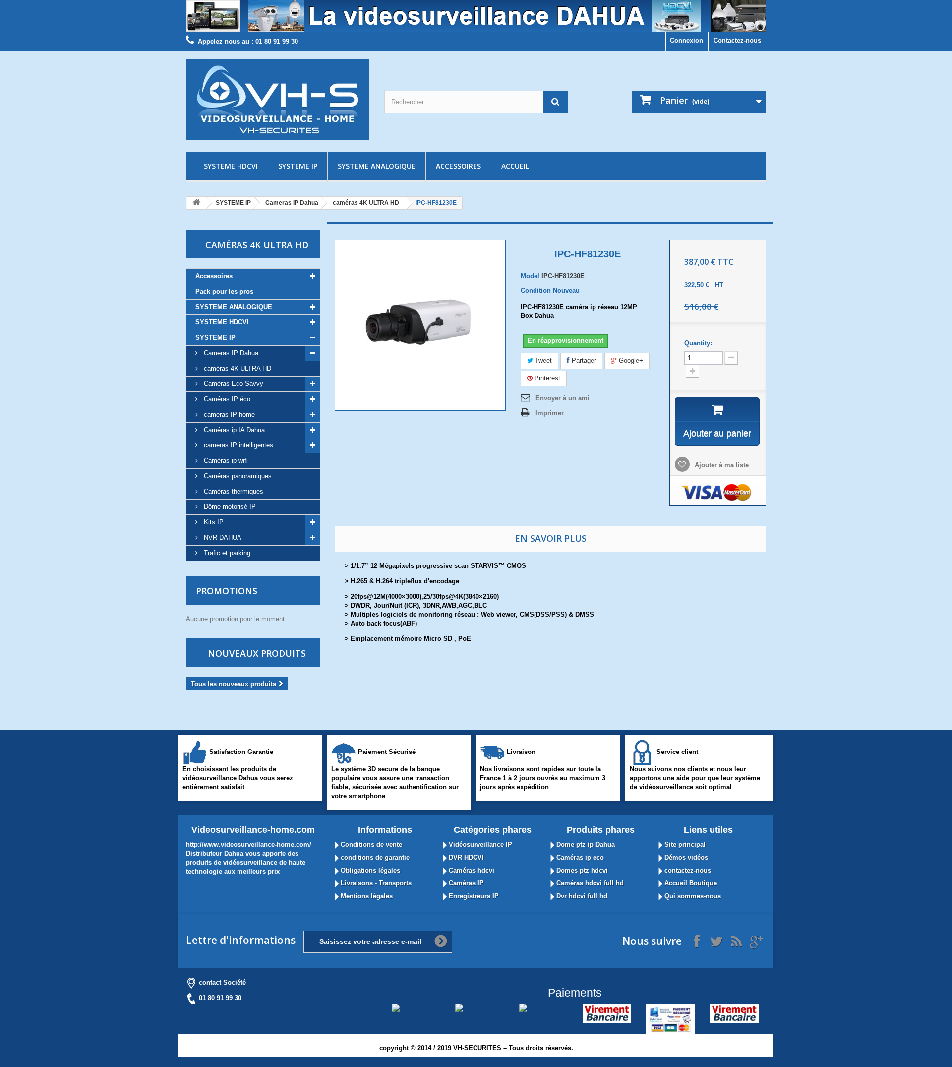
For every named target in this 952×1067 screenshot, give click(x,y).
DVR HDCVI (465, 857)
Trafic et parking (226, 553)
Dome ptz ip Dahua (584, 844)
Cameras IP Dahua (291, 202)
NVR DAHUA (221, 537)
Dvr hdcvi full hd (580, 896)
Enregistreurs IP (473, 896)
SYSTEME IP (297, 166)
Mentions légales (366, 896)
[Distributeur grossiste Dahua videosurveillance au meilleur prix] (476, 16)
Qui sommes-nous (691, 896)
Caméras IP (465, 883)
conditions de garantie (374, 857)
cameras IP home (228, 414)
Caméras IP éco (226, 399)
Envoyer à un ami (563, 398)
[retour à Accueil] (196, 203)
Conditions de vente (370, 844)
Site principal (684, 844)
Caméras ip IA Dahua (233, 430)
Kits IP (213, 522)
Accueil (515, 166)
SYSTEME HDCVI (231, 166)
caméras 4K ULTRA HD (366, 202)
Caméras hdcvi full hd (589, 883)
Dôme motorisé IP (229, 506)
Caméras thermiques (232, 491)
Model (530, 276)
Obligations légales (369, 870)
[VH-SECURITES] (277, 99)
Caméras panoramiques (237, 476)
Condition (536, 290)
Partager (583, 360)
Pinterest (546, 378)
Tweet (542, 360)
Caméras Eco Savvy (232, 383)
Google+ (630, 360)
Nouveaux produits (257, 653)
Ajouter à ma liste (721, 465)
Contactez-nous (737, 40)
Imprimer (550, 413)
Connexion (686, 40)
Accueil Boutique (689, 883)
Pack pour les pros (224, 291)
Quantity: (698, 343)
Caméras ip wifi (225, 460)
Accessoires (458, 166)
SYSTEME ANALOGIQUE (377, 166)
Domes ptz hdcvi (581, 870)
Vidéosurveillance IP (479, 844)
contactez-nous (686, 870)
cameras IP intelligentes (237, 445)
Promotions (226, 591)
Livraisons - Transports (375, 883)
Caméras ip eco (579, 857)
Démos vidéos (685, 857)
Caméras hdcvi (470, 870)
